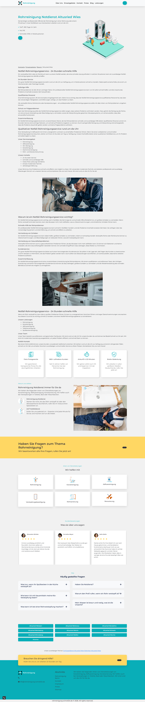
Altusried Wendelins (109, 626)
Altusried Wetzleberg (35, 630)
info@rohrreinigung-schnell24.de (32, 682)
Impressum (59, 684)
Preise (86, 3)
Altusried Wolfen (72, 635)
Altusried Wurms (109, 635)
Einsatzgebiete (69, 3)
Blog (92, 3)
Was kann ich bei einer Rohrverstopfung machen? (42, 607)
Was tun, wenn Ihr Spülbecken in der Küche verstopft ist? (39, 585)
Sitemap (58, 690)
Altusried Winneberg (35, 635)
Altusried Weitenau (72, 626)
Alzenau (36, 639)
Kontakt (80, 3)
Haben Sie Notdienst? (84, 584)
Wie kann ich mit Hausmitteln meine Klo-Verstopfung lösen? (38, 597)
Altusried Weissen (35, 626)
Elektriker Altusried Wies (92, 651)
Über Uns (59, 3)
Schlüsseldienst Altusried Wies (73, 651)
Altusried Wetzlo (72, 630)
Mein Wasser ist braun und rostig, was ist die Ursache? (94, 604)
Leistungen (99, 3)
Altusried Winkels (109, 630)
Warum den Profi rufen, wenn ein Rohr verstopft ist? (97, 594)
